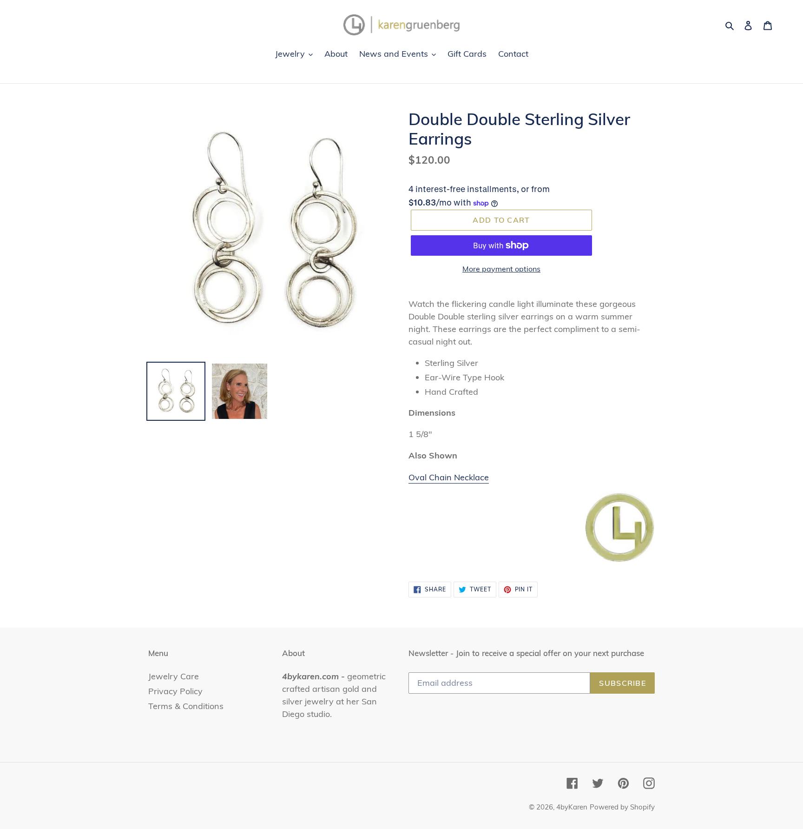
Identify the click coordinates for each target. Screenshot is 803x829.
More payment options (501, 268)
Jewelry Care (173, 676)
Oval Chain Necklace (448, 477)
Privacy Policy (175, 691)
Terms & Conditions (186, 706)
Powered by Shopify (622, 806)
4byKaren (571, 806)
